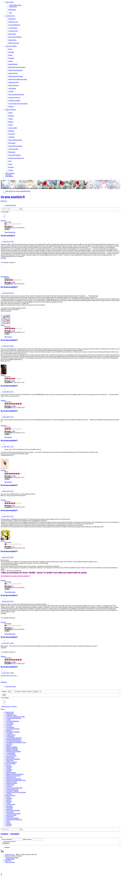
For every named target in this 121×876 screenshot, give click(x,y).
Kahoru (3, 541)
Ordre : (30, 691)
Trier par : (19, 691)
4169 (13, 331)
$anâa (3, 325)
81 (13, 226)
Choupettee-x (5, 276)
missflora (3, 425)
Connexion (4, 834)
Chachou (3, 470)
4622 (13, 505)
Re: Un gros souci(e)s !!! (9, 287)
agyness (3, 500)
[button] (5, 217)
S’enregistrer (14, 834)
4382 (13, 381)
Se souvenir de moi (9, 841)
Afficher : (5, 691)
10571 (14, 476)
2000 (13, 282)
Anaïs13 (3, 220)
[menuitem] (14, 5)
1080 (13, 431)
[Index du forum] (20, 185)
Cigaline (3, 400)
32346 (14, 406)
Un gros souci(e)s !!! (13, 196)
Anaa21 (3, 375)
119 (13, 546)
